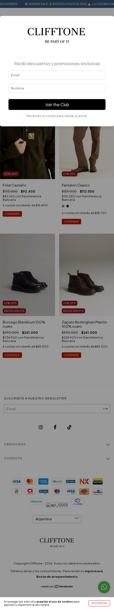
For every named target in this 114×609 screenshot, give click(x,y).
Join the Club (57, 104)
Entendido (99, 603)
